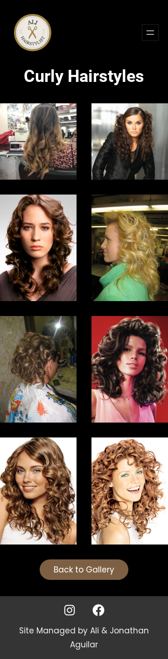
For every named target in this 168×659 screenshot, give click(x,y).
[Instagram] (70, 610)
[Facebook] (98, 610)
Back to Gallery (84, 569)
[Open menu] (150, 32)
